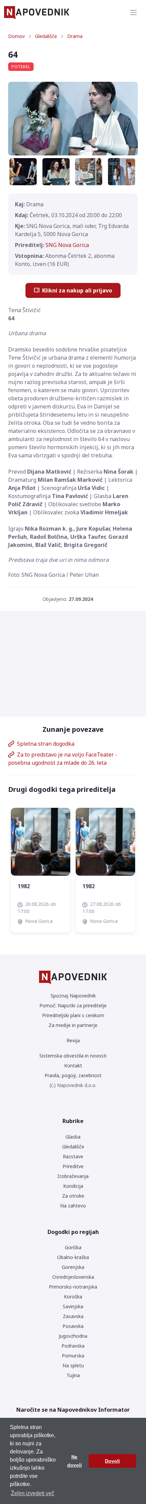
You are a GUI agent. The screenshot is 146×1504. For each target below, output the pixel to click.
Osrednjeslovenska (73, 1277)
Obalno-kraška (73, 1257)
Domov (16, 36)
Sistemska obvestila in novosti (73, 1055)
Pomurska (73, 1355)
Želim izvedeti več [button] (32, 1493)
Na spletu (73, 1365)
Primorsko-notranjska (73, 1286)
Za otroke (73, 1196)
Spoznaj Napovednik (73, 995)
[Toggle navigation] (133, 12)
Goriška (73, 1247)
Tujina (73, 1375)
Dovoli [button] (112, 1461)
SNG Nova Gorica (67, 245)
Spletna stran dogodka (45, 743)
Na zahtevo (73, 1205)
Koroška (73, 1296)
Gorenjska (73, 1267)
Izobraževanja (73, 1176)
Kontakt (73, 1065)
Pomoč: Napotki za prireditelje (73, 1005)
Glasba (73, 1137)
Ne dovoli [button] (74, 1461)
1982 (24, 886)
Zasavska (73, 1316)
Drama (75, 36)
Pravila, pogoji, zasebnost (73, 1075)
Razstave (73, 1156)
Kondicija (73, 1186)
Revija (73, 1040)
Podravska (73, 1346)
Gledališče (46, 36)
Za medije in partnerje (73, 1025)
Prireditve (73, 1166)
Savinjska (73, 1306)
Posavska (73, 1326)
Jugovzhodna (73, 1336)
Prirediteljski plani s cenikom (73, 1015)
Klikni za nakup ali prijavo (77, 290)
